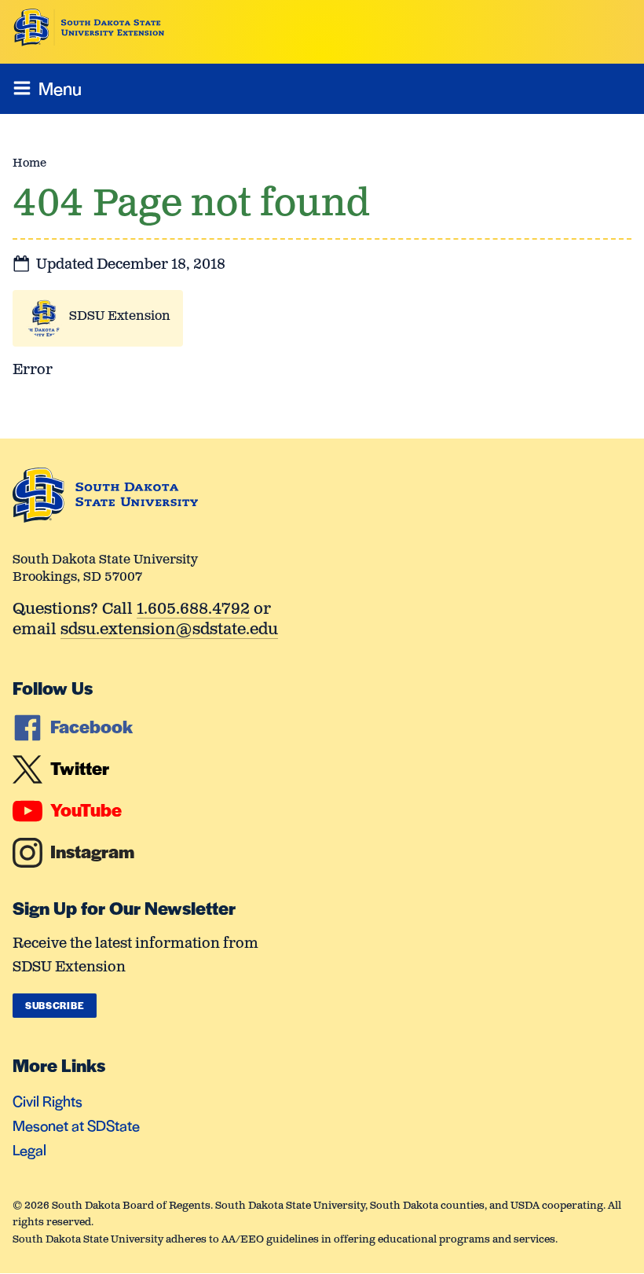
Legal (29, 1149)
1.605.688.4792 (193, 610)
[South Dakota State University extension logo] (89, 27)
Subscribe (54, 1005)
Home (29, 163)
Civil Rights (47, 1100)
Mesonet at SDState (76, 1125)
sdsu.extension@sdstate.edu (169, 630)
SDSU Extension (119, 316)
